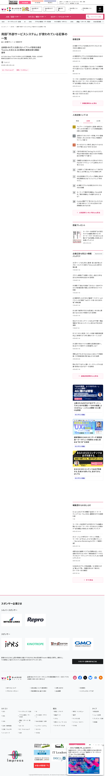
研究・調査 (82, 1)
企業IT (60, 1)
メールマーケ (6, 733)
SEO (3, 22)
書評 (74, 715)
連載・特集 (60, 9)
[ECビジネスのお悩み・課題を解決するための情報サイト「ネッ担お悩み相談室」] (42, 766)
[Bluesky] (90, 678)
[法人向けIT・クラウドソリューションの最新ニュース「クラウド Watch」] (42, 753)
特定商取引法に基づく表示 (38, 691)
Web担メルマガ (49, 9)
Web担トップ (4, 26)
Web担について (74, 9)
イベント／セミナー (78, 722)
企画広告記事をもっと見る (89, 376)
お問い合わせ (59, 688)
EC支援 (77, 3)
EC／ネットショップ (24, 729)
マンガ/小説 (76, 718)
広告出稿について (87, 9)
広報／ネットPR (6, 729)
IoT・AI (71, 1)
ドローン (67, 3)
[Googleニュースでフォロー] (95, 678)
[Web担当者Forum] (11, 679)
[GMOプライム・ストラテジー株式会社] (83, 644)
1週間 (88, 121)
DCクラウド (76, 1)
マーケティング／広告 (14, 22)
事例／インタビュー (78, 711)
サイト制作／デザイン (60, 22)
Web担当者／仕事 (41, 721)
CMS (71, 22)
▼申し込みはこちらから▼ (76, 756)
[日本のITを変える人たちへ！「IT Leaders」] (59, 753)
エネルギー (61, 3)
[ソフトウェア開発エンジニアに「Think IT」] (59, 746)
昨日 (77, 121)
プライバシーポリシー (13, 691)
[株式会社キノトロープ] (35, 644)
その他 (38, 733)
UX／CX (21, 726)
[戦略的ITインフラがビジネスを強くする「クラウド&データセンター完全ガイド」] (42, 746)
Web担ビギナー (35, 9)
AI (25, 22)
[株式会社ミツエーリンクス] (11, 620)
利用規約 (82, 688)
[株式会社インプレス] (15, 756)
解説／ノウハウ (58, 711)
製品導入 (50, 2)
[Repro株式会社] (35, 620)
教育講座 (72, 3)
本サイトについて (11, 688)
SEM (20, 733)
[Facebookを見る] (80, 678)
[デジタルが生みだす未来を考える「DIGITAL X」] (59, 759)
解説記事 (96, 711)
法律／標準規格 (6, 726)
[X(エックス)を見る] (85, 678)
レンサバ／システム (41, 726)
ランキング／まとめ (59, 725)
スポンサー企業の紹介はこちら (87, 661)
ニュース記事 (97, 715)
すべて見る (89, 580)
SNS (30, 22)
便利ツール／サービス (60, 722)
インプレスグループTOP (87, 691)
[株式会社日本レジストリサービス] (11, 644)
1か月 (98, 121)
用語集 (12, 26)
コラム (56, 718)
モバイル (38, 729)
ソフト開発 (65, 1)
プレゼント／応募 (98, 718)
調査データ (57, 715)
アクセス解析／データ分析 (43, 22)
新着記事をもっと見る (89, 103)
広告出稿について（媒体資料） (39, 688)
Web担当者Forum (11, 9)
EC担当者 (37, 2)
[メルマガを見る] (75, 678)
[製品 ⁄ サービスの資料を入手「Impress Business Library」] (42, 759)
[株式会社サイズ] (59, 644)
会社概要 (58, 691)
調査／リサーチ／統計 (83, 22)
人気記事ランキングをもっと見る (89, 213)
